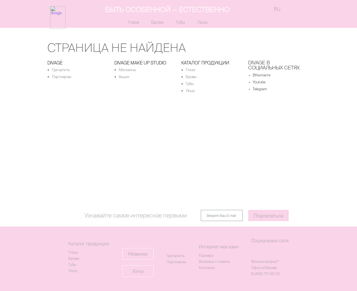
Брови (157, 22)
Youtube (259, 82)
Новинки (138, 253)
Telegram (260, 89)
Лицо (202, 22)
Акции (124, 77)
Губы (180, 22)
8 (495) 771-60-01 (265, 274)
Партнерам (61, 77)
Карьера (206, 255)
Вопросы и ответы (214, 262)
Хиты (138, 271)
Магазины (127, 70)
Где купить (61, 70)
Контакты (207, 268)
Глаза (133, 22)
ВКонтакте (262, 75)
